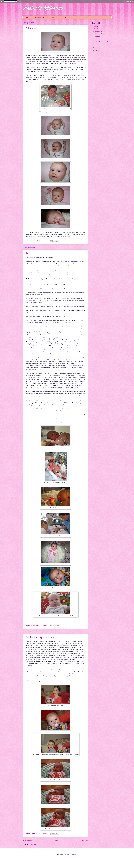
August (97, 50)
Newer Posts (27, 841)
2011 (95, 29)
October (97, 45)
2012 (95, 26)
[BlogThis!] (53, 241)
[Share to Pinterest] (58, 241)
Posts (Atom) (33, 844)
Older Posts (84, 841)
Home (27, 17)
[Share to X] (54, 241)
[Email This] (51, 241)
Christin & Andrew (41, 17)
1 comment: (45, 241)
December (98, 31)
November (98, 34)
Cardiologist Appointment (40, 637)
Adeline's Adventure (43, 9)
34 (27, 253)
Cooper (63, 17)
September (98, 48)
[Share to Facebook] (56, 241)
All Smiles (31, 28)
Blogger (75, 854)
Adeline (54, 17)
